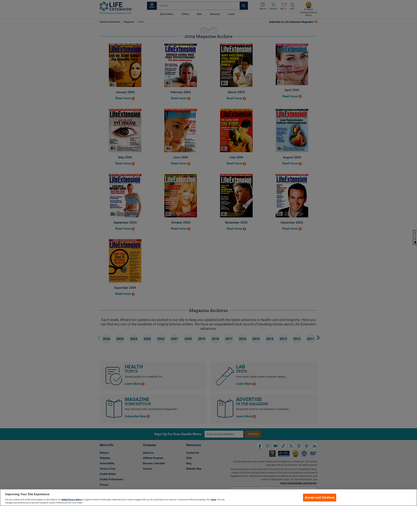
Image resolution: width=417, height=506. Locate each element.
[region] (208, 497)
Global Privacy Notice (71, 499)
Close (213, 499)
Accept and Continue (320, 497)
